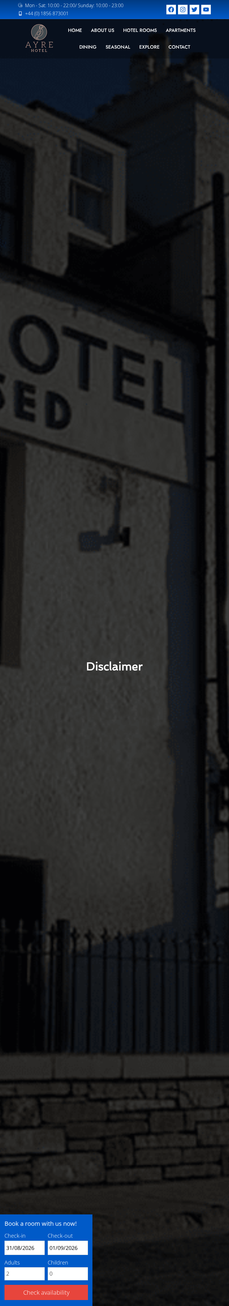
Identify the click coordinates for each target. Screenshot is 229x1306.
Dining (88, 47)
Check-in (15, 1235)
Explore (149, 47)
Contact (179, 47)
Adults (12, 1262)
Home (75, 30)
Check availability (46, 1292)
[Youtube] (206, 9)
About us (102, 30)
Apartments (181, 30)
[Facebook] (171, 9)
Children (58, 1262)
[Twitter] (194, 9)
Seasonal (118, 47)
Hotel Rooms (140, 30)
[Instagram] (183, 9)
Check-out (60, 1235)
